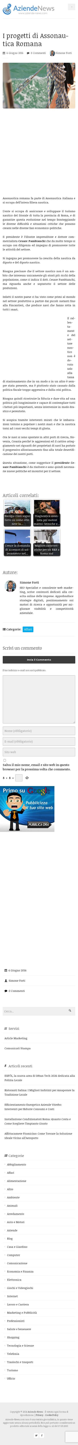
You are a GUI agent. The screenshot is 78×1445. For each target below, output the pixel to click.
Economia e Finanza (20, 1271)
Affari (28, 629)
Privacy (39, 1415)
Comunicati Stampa (18, 1048)
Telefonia (13, 1354)
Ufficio (11, 1378)
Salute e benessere (19, 1329)
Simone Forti (63, 53)
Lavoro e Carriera (18, 1304)
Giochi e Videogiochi (20, 1288)
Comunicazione (17, 1263)
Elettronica (14, 1279)
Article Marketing (16, 1038)
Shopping (13, 1337)
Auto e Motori (15, 1222)
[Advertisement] (39, 152)
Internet (12, 1296)
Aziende (12, 1230)
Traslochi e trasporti (20, 1362)
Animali (12, 1205)
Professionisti (15, 1321)
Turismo (12, 1370)
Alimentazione (16, 1181)
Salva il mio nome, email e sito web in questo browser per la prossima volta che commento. (37, 767)
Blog (10, 1238)
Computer (13, 1255)
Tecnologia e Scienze (20, 1345)
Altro (10, 1189)
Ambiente (13, 1197)
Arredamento (15, 1214)
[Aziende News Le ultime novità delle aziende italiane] (28, 8)
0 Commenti (38, 53)
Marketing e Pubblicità (22, 1312)
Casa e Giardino (17, 1247)
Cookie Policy (51, 1415)
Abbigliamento (16, 1164)
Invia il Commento (39, 659)
